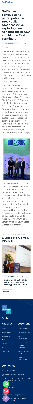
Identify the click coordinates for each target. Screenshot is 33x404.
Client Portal (6, 336)
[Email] (6, 391)
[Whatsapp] (6, 384)
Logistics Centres (24, 332)
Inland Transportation (23, 337)
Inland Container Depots (24, 352)
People (4, 344)
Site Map (12, 400)
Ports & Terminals (24, 328)
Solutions (24, 324)
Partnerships (6, 340)
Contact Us (5, 351)
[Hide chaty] (6, 398)
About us (7, 324)
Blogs (4, 347)
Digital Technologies (22, 358)
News (4, 328)
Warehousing (22, 342)
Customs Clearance (21, 347)
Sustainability (6, 332)
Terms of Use (22, 398)
